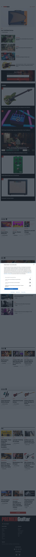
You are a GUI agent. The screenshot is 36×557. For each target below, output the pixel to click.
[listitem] (18, 277)
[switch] (29, 279)
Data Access (18, 292)
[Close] (34, 265)
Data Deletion (13, 292)
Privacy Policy (23, 292)
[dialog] (18, 278)
